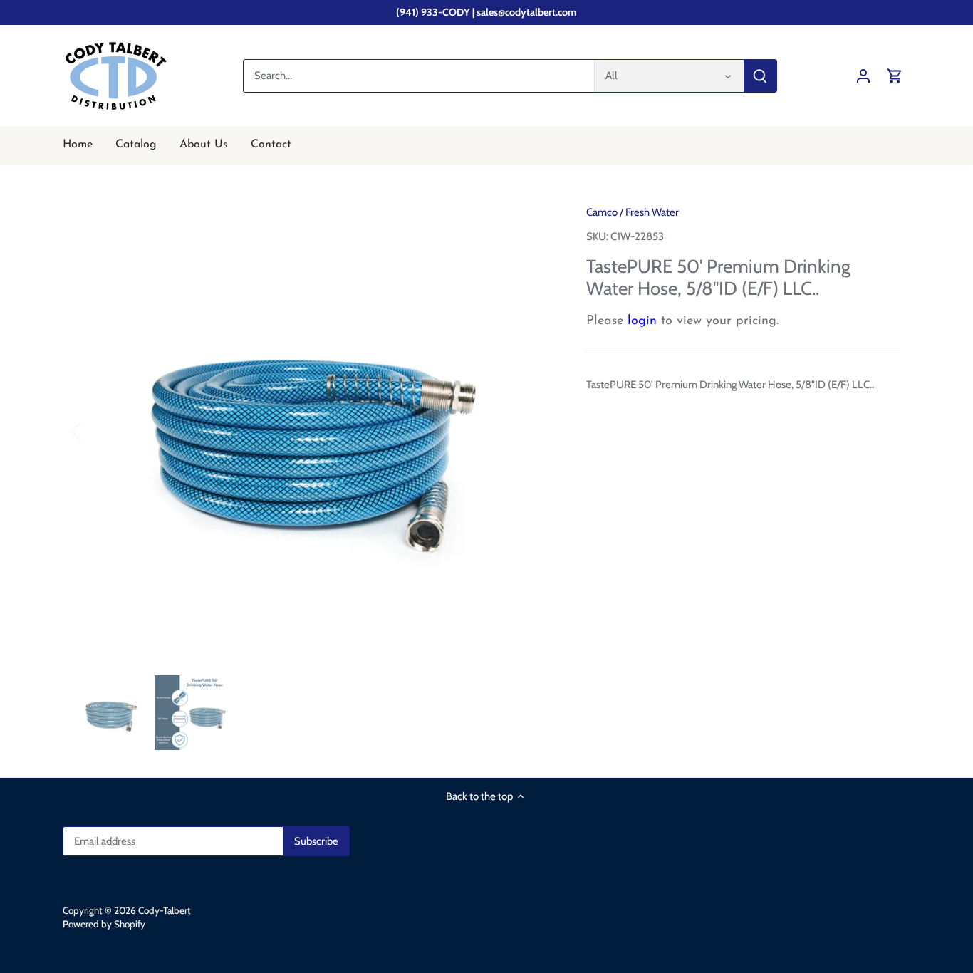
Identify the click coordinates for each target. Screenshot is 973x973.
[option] (312, 430)
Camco (602, 212)
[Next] (530, 430)
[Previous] (94, 430)
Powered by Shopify (104, 924)
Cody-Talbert (164, 910)
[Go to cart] (894, 75)
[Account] (863, 75)
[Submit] (760, 76)
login (642, 321)
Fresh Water (652, 212)
